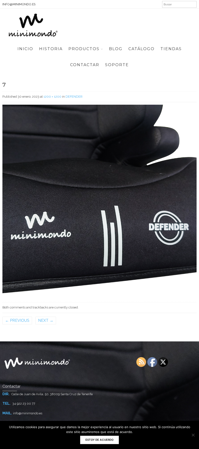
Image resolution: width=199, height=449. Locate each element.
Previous (17, 320)
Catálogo (141, 49)
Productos (84, 49)
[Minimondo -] (33, 24)
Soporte (117, 65)
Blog (116, 49)
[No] (193, 435)
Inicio (25, 49)
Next (45, 320)
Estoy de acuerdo (99, 439)
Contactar (84, 65)
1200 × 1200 (52, 96)
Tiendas (171, 49)
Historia (51, 49)
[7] (99, 201)
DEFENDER (74, 96)
